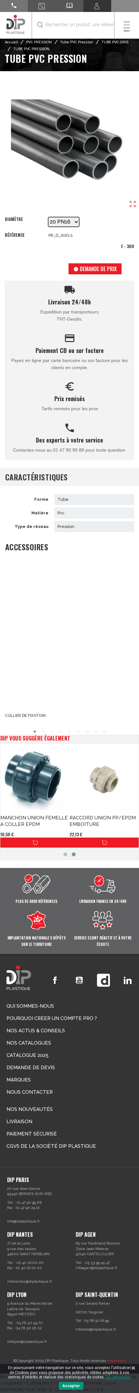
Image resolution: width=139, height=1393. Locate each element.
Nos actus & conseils (35, 1031)
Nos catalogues (28, 1043)
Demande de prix (95, 269)
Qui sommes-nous (30, 1006)
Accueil (11, 42)
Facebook (54, 980)
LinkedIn (127, 980)
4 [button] (61, 731)
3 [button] (52, 731)
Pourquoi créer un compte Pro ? (51, 1018)
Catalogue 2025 (27, 1055)
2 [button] (43, 731)
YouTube (79, 980)
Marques (18, 1080)
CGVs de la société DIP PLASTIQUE (51, 1146)
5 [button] (70, 731)
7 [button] (87, 731)
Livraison (19, 1121)
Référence (15, 235)
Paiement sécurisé (31, 1134)
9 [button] (104, 731)
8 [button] (96, 731)
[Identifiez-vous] (97, 6)
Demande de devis (30, 1067)
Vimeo (103, 980)
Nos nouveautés (29, 1109)
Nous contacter (29, 1092)
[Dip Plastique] (15, 24)
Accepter (71, 1386)
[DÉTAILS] (35, 843)
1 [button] (35, 731)
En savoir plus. (119, 1377)
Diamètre (14, 219)
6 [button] (78, 731)
